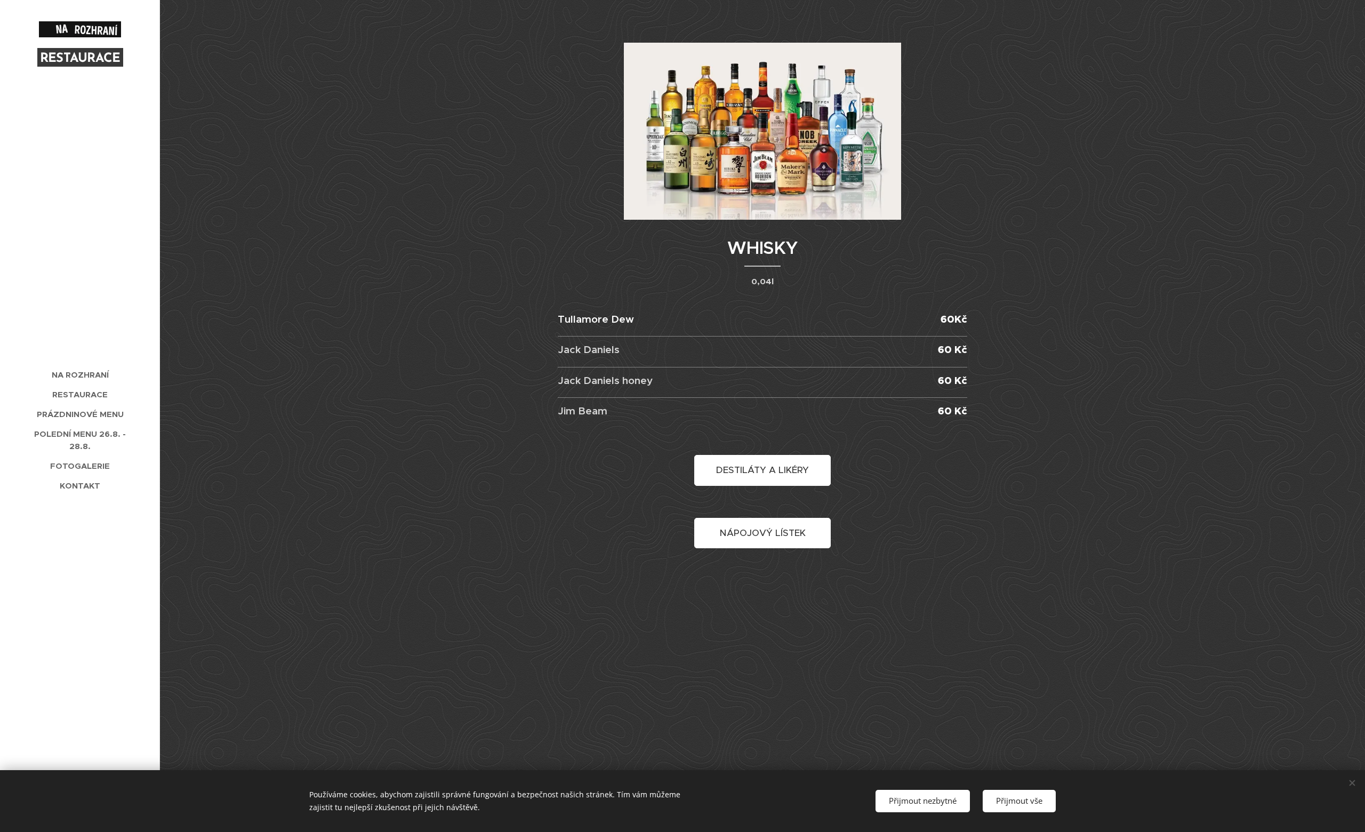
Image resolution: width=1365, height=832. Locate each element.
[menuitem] (80, 375)
